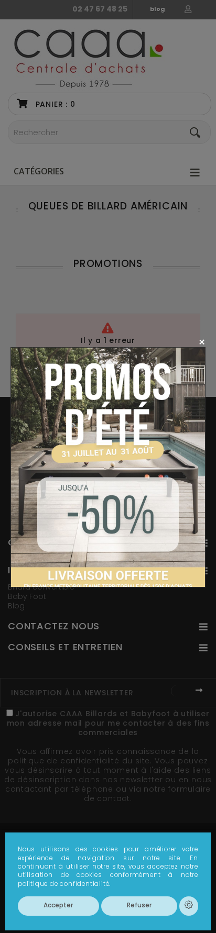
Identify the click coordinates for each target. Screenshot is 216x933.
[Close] (202, 342)
